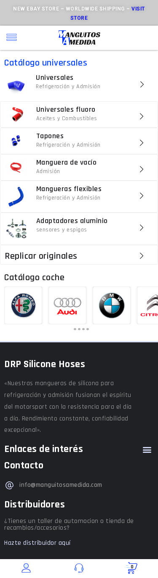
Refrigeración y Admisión (68, 86)
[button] (147, 449)
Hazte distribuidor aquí (37, 543)
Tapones (50, 136)
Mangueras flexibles (69, 189)
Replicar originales (41, 256)
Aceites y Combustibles (66, 118)
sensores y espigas (61, 230)
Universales (55, 77)
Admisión (48, 171)
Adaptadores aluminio (72, 221)
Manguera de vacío (66, 162)
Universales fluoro (66, 109)
